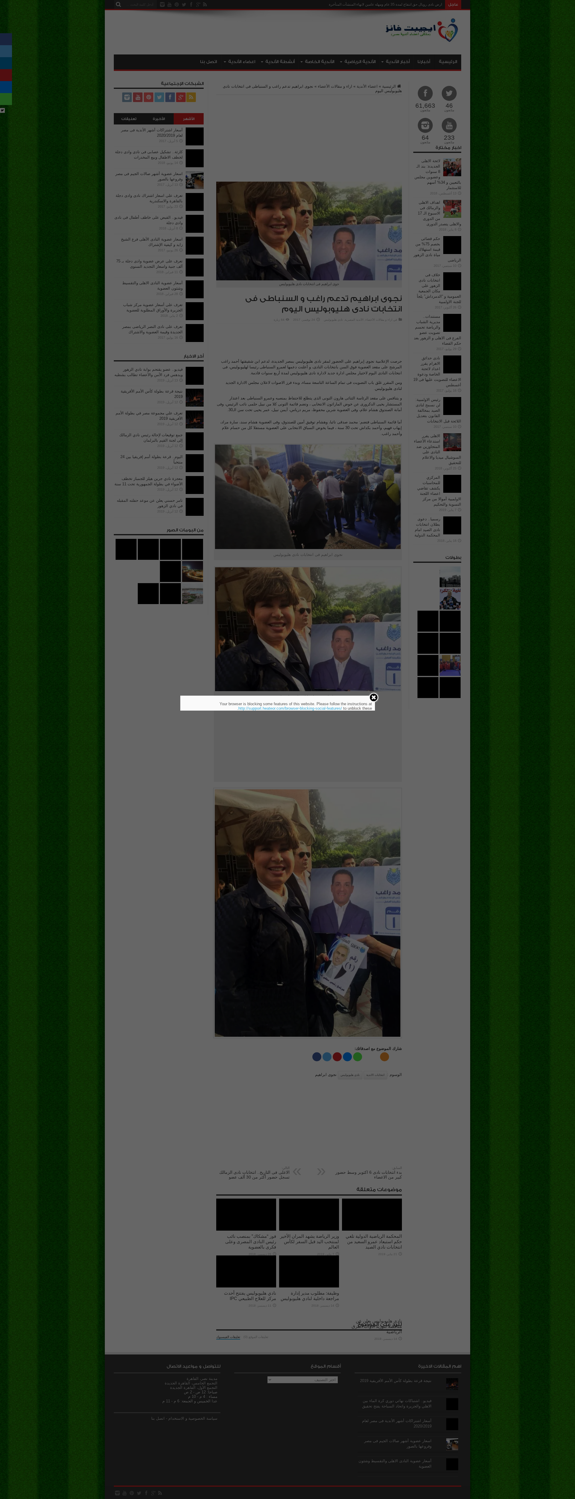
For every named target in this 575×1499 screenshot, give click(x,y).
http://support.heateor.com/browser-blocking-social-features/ (290, 708)
